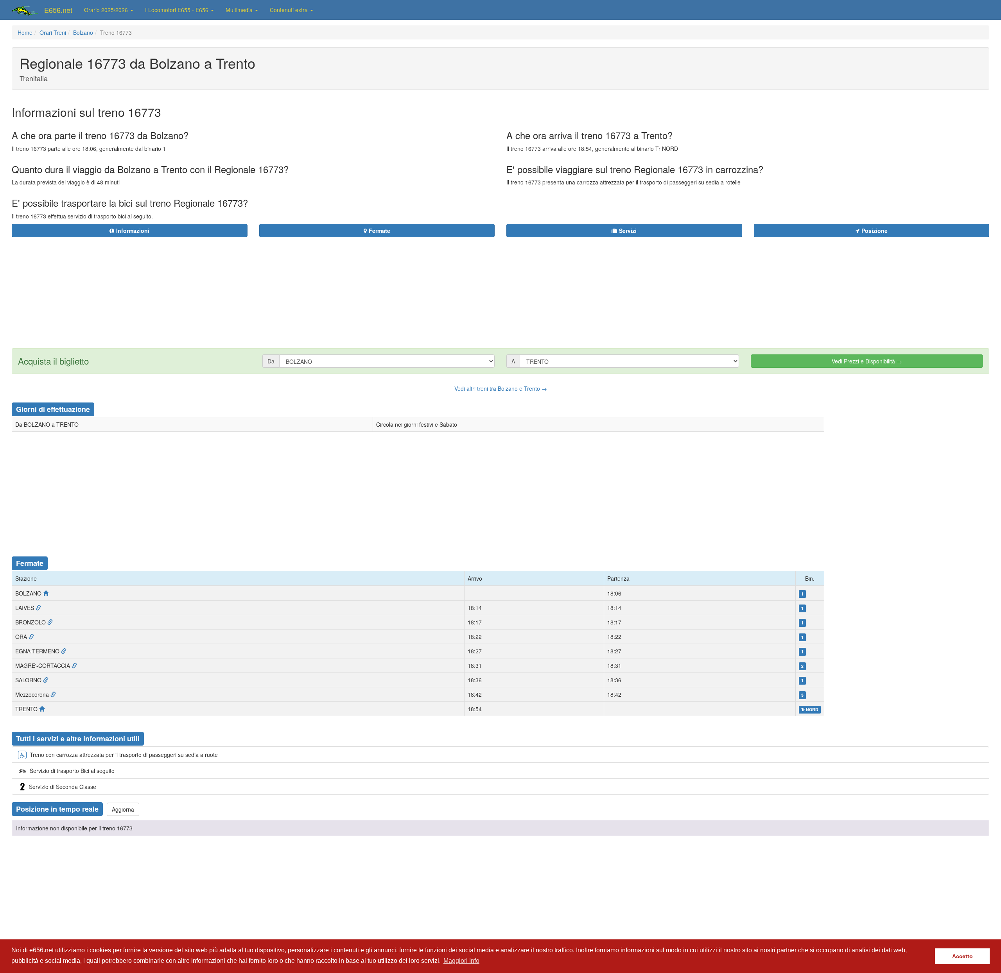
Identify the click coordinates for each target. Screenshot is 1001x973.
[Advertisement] (547, 288)
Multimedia (240, 10)
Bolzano (83, 32)
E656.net (58, 10)
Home (25, 32)
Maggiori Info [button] (461, 960)
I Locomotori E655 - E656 (177, 10)
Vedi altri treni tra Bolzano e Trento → (500, 388)
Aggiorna (123, 809)
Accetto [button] (962, 956)
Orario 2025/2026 (106, 10)
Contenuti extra (289, 10)
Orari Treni (52, 32)
